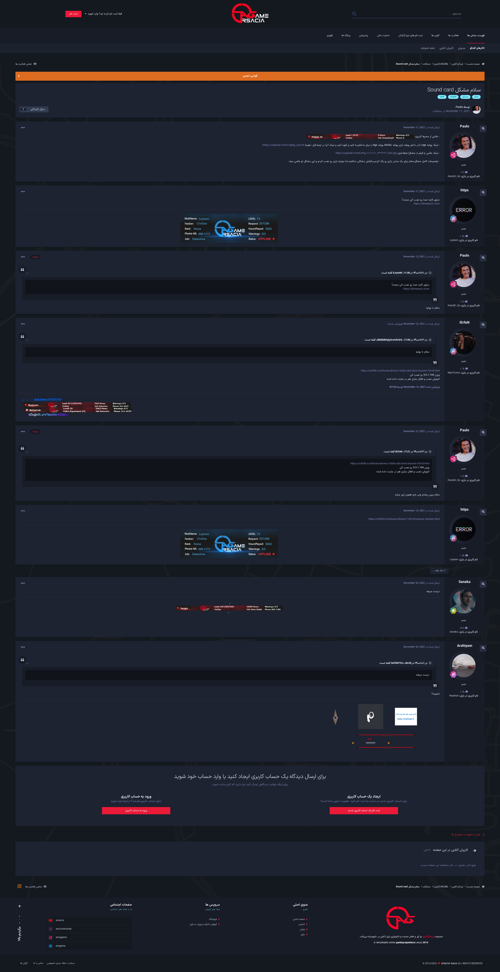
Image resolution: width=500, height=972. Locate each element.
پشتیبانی (363, 36)
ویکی (302, 929)
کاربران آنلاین (446, 48)
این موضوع (367, 14)
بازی (303, 934)
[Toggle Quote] (429, 272)
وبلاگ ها (346, 36)
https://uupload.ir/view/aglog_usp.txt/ (283, 145)
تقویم (330, 36)
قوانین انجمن (250, 76)
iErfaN (398, 452)
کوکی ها (24, 963)
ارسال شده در (422, 128)
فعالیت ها (453, 36)
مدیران (461, 48)
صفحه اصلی (299, 919)
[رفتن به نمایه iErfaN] (464, 342)
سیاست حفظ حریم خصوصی (61, 963)
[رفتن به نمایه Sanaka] (464, 601)
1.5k (462, 236)
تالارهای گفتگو (477, 48)
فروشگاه (213, 919)
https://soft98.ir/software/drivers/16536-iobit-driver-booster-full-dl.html (400, 371)
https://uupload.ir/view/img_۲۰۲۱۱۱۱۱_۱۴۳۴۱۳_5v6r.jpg (366, 153)
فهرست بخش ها (476, 36)
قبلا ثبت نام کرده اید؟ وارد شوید (104, 14)
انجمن (302, 924)
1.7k (462, 369)
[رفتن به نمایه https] (464, 210)
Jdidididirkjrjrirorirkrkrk (389, 340)
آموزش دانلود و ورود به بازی (203, 924)
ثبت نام (73, 14)
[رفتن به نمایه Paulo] (476, 109)
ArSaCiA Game (449, 963)
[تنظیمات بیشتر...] (23, 127)
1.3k (462, 692)
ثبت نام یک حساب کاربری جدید (364, 811)
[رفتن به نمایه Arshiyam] (464, 665)
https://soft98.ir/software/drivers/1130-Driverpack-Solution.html (404, 519)
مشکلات (437, 111)
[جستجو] (354, 14)
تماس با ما (38, 963)
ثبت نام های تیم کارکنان (410, 36)
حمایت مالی (383, 36)
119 (462, 173)
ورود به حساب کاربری (136, 811)
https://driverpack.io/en (427, 204)
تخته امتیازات (428, 48)
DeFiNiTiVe (397, 663)
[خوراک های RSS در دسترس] (19, 887)
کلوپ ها (435, 36)
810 (462, 628)
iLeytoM (397, 273)
